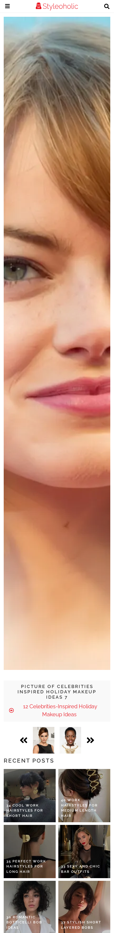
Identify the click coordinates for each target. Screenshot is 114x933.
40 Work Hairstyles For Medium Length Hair (79, 808)
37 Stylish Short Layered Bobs (81, 925)
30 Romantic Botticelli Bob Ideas (24, 922)
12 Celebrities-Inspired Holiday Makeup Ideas (59, 710)
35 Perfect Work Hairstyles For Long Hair (26, 866)
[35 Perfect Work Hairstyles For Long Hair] (30, 851)
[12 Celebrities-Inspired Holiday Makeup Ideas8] (70, 740)
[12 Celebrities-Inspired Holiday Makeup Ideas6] (43, 740)
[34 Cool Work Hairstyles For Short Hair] (30, 795)
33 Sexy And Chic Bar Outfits (80, 869)
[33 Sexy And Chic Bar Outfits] (84, 851)
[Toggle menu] (7, 7)
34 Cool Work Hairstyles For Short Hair (24, 810)
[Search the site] (106, 7)
